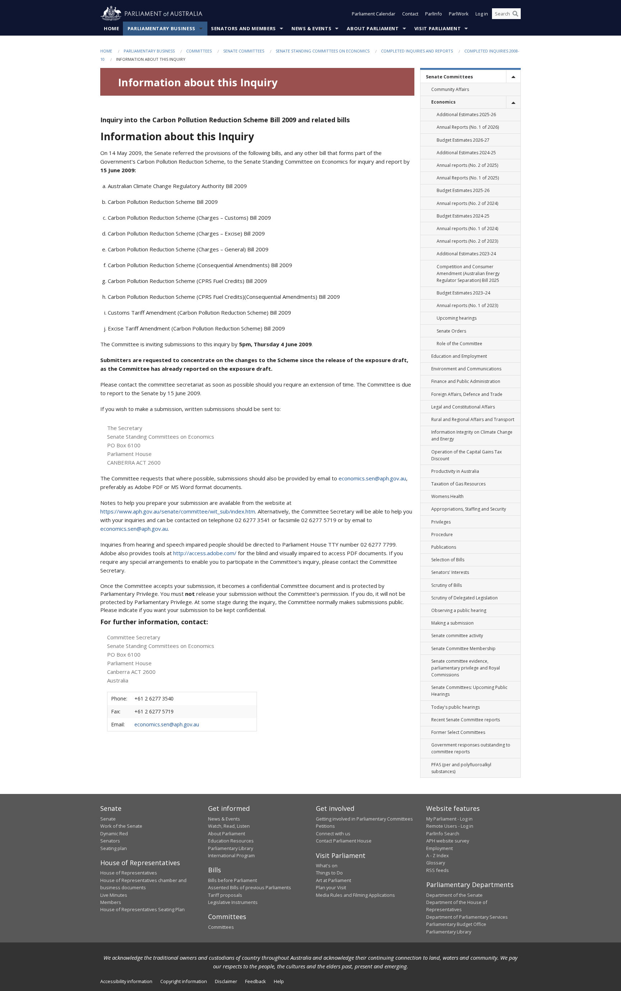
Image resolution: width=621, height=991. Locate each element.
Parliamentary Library (230, 848)
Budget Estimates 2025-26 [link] (463, 190)
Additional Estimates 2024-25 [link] (466, 153)
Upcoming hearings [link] (457, 318)
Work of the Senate (121, 826)
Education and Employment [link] (459, 356)
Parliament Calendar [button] (373, 13)
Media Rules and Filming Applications (355, 895)
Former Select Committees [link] (458, 732)
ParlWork (459, 13)
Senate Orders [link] (451, 331)
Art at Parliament (333, 880)
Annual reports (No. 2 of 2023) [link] (467, 241)
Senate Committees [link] (449, 76)
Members (110, 902)
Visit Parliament (437, 28)
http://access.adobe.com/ (204, 553)
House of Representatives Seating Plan (142, 909)
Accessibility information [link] (126, 981)
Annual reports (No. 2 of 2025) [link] (467, 165)
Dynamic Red (114, 833)
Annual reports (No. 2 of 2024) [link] (467, 203)
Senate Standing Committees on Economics (322, 51)
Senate (108, 819)
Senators (110, 840)
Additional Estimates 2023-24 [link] (466, 254)
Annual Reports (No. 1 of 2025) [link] (468, 178)
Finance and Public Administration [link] (465, 381)
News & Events (311, 28)
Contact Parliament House (344, 840)
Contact (410, 13)
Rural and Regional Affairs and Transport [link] (472, 419)
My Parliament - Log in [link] (449, 819)
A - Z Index (437, 855)
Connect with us (333, 833)
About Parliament (373, 28)
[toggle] (513, 76)
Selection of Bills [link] (447, 560)
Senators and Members (243, 28)
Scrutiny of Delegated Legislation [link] (464, 598)
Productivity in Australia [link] (455, 471)
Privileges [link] (441, 522)
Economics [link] (443, 102)
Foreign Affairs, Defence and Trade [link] (466, 394)
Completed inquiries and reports (417, 51)
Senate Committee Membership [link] (463, 648)
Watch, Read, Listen (229, 826)
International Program (231, 855)
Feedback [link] (255, 981)
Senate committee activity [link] (457, 635)
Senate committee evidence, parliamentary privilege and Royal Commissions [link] (465, 668)
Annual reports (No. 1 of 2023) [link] (467, 305)
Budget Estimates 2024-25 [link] (463, 216)
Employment (439, 848)
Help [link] (279, 981)
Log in (481, 13)
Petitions (325, 826)
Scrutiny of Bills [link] (446, 585)
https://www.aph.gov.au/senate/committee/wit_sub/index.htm (177, 511)
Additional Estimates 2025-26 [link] (466, 114)
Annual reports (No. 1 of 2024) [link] (467, 228)
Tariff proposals (225, 895)
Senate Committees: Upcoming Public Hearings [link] (469, 690)
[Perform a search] (515, 13)
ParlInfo (433, 13)
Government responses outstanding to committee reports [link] (470, 748)
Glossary (435, 862)
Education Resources (231, 840)
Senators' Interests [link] (450, 572)
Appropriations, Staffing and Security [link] (468, 509)
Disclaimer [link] (226, 981)
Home (111, 28)
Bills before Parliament (232, 880)
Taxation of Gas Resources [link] (458, 484)
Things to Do (329, 872)
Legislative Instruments (233, 902)
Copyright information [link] (183, 981)
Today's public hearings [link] (455, 707)
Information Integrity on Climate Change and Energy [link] (471, 435)
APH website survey (447, 840)
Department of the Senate (454, 895)
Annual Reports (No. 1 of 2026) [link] (468, 127)
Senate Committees (243, 51)
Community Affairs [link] (450, 89)
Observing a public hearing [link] (458, 610)
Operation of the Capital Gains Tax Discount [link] (466, 455)
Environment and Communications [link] (466, 369)
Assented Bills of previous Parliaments (249, 887)
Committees (199, 51)
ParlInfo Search (442, 833)
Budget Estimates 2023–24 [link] (463, 293)
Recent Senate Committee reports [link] (465, 720)
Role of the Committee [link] (459, 344)
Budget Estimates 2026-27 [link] (463, 140)
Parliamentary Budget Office (456, 924)
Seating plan (113, 848)
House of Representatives (128, 872)
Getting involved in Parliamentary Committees (364, 819)
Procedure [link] (442, 534)
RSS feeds (437, 870)
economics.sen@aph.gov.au (372, 478)
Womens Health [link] (447, 496)
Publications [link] (443, 547)
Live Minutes (113, 895)
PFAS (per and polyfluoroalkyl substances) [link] (461, 768)
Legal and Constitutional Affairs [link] (463, 407)
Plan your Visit (331, 887)
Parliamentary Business (162, 28)
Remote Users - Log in (449, 826)
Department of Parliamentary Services (467, 917)
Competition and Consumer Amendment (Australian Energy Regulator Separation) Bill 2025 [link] (468, 273)
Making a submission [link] (452, 623)
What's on (326, 865)
